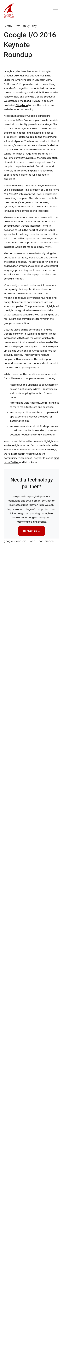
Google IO (9, 71)
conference (46, 541)
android (21, 541)
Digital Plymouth (33, 101)
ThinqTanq (22, 105)
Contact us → (31, 531)
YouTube (9, 445)
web (32, 541)
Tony (33, 26)
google (8, 541)
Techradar (38, 449)
